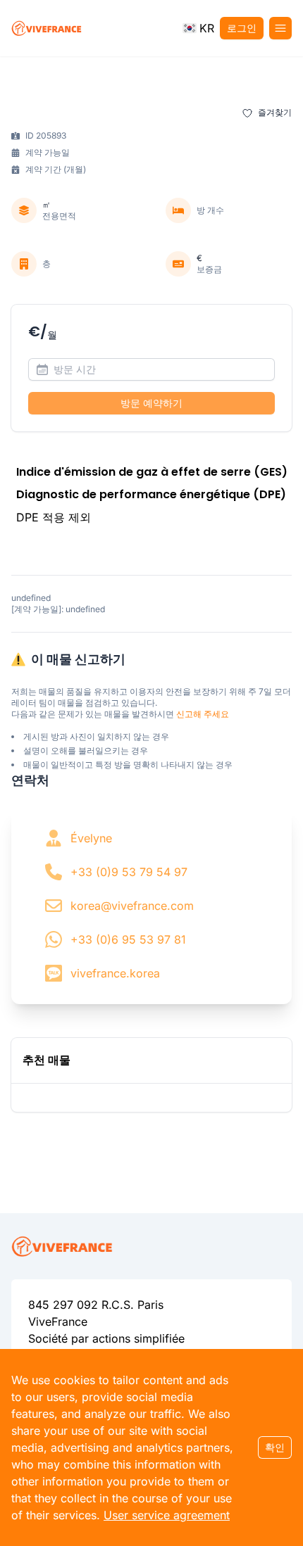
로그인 (241, 28)
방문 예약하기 (151, 403)
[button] (198, 28)
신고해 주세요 (202, 714)
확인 (275, 1447)
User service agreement (167, 1515)
